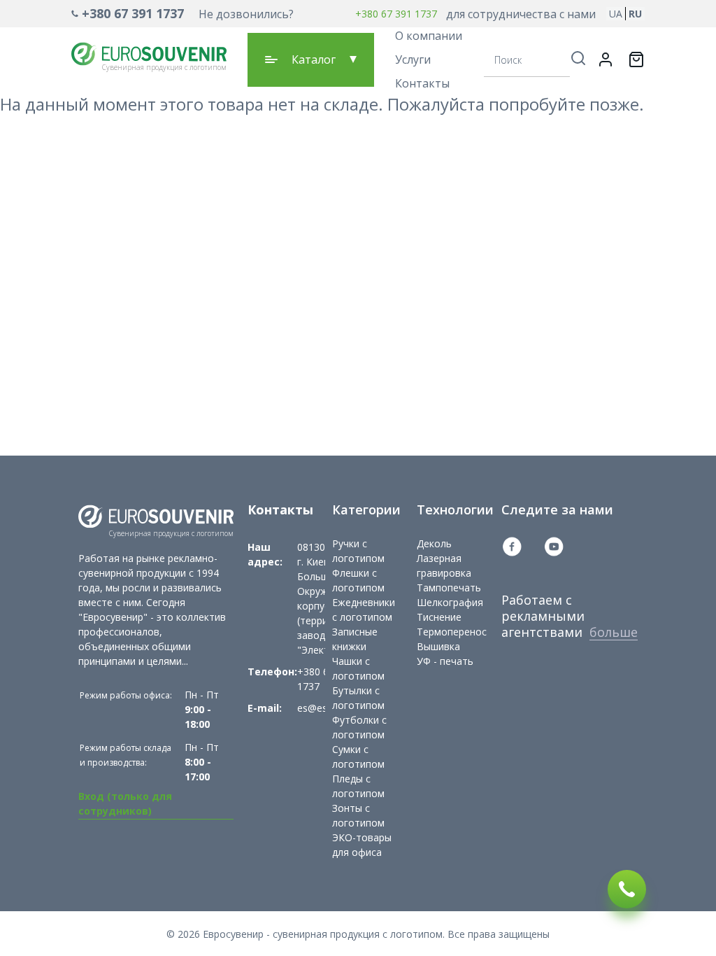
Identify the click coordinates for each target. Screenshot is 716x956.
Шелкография (450, 602)
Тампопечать (449, 587)
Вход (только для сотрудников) (125, 803)
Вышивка (438, 646)
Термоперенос (452, 631)
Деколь (434, 543)
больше (613, 632)
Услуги (413, 59)
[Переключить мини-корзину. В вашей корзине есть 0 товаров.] (636, 59)
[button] (182, 13)
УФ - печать (445, 661)
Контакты (422, 83)
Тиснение (439, 617)
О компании (428, 35)
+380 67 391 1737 (133, 13)
